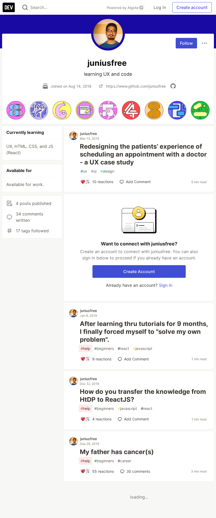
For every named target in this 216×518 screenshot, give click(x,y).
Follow (186, 43)
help (85, 348)
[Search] (25, 7)
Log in (160, 7)
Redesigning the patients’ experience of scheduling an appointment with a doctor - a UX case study (143, 154)
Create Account (139, 271)
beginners (104, 348)
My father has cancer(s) (117, 452)
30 (138, 471)
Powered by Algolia (123, 8)
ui (93, 171)
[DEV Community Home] (8, 7)
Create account (192, 7)
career (124, 461)
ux (84, 171)
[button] (15, 110)
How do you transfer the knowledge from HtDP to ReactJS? (143, 395)
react (123, 348)
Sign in (165, 285)
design (107, 171)
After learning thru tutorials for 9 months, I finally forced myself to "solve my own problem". (144, 331)
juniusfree (88, 133)
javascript (142, 348)
